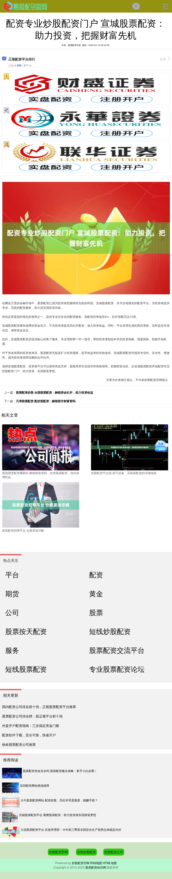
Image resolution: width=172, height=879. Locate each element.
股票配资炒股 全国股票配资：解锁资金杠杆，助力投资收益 (54, 392)
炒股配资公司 (113, 852)
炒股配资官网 (58, 852)
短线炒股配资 (110, 631)
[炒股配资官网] (25, 6)
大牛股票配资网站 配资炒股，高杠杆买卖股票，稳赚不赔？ (59, 800)
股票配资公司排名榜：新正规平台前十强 (32, 716)
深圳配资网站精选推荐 (34, 785)
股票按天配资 (26, 631)
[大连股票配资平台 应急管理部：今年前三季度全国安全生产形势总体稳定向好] (11, 832)
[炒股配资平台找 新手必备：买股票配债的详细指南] (129, 447)
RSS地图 (96, 863)
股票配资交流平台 (117, 650)
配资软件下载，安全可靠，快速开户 (29, 735)
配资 (96, 574)
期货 (12, 593)
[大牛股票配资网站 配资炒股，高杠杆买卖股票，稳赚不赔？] (11, 802)
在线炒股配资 (86, 852)
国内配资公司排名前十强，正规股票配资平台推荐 (39, 706)
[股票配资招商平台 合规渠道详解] (40, 504)
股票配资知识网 (95, 867)
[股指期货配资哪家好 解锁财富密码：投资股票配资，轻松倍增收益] (40, 447)
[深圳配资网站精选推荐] (10, 787)
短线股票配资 (26, 669)
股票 (96, 612)
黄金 (96, 593)
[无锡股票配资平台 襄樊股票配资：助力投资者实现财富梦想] (10, 817)
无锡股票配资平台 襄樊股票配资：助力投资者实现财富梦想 (57, 815)
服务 (12, 650)
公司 (12, 612)
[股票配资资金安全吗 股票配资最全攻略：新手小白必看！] (12, 773)
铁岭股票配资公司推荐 (19, 744)
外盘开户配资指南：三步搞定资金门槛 (30, 725)
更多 (163, 59)
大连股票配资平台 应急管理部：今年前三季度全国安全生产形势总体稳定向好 (71, 829)
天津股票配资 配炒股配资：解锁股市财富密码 (46, 401)
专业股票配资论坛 (117, 669)
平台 (12, 574)
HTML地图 (110, 863)
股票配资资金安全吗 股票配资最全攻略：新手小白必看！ (60, 771)
